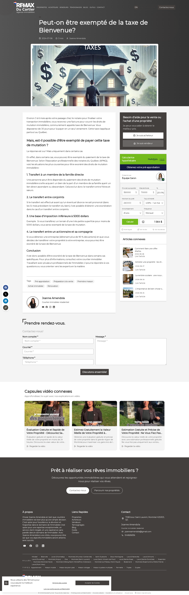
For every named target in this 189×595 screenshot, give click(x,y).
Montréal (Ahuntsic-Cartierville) (80, 557)
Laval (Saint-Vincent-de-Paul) (104, 559)
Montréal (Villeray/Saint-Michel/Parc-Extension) (73, 562)
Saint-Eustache (101, 557)
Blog (74, 527)
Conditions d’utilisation (114, 593)
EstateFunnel (49, 593)
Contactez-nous (166, 7)
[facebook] (47, 307)
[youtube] (43, 307)
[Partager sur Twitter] (5, 294)
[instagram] (50, 307)
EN (136, 7)
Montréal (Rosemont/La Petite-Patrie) (149, 562)
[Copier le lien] (5, 307)
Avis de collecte (98, 593)
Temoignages (78, 525)
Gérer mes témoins (143, 593)
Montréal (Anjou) (54, 559)
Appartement (36, 567)
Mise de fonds (144, 188)
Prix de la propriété (129, 188)
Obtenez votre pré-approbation (143, 167)
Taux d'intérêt (149, 199)
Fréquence (148, 209)
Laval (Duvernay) (38, 559)
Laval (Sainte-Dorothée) (145, 559)
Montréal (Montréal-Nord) (42, 562)
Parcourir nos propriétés (106, 490)
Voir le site (143, 229)
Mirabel (34, 557)
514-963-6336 (149, 7)
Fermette (119, 567)
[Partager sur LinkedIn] (5, 300)
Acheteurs (76, 520)
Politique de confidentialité (81, 593)
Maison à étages (84, 567)
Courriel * (27, 347)
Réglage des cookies (59, 583)
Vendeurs (76, 522)
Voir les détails (160, 229)
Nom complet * (30, 336)
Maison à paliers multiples (102, 567)
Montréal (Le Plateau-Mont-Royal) (107, 562)
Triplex (129, 567)
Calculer (130, 222)
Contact (75, 532)
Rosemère (161, 559)
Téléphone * (28, 358)
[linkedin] (54, 307)
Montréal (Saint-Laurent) (80, 559)
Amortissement (128, 209)
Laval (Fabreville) (133, 557)
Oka (66, 559)
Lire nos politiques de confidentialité (57, 589)
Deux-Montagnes (116, 557)
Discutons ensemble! (94, 372)
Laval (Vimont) (148, 557)
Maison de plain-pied (67, 567)
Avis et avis (129, 593)
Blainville (44, 557)
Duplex (137, 567)
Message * (101, 336)
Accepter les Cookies (92, 583)
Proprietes (76, 517)
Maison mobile (50, 567)
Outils (74, 530)
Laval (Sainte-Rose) (126, 559)
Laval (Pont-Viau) (38, 564)
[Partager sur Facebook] (5, 287)
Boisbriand (128, 562)
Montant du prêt (128, 199)
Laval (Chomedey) (58, 557)
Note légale (128, 229)
